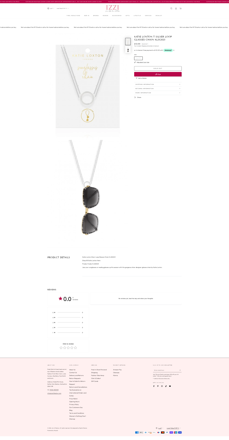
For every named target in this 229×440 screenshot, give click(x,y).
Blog (70, 410)
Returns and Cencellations (78, 387)
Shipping (144, 46)
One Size (138, 58)
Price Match (73, 399)
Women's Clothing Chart (77, 416)
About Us (72, 370)
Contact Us (73, 372)
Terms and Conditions (76, 413)
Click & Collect (96, 378)
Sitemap (72, 419)
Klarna (115, 375)
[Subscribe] (181, 370)
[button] (171, 8)
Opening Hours (74, 401)
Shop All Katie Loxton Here (91, 260)
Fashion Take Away (97, 375)
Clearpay (116, 372)
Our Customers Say (76, 407)
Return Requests (75, 378)
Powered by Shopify (52, 430)
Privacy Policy (74, 404)
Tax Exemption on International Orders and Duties (77, 393)
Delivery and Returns (76, 375)
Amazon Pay (117, 370)
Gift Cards (94, 381)
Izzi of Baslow (55, 428)
